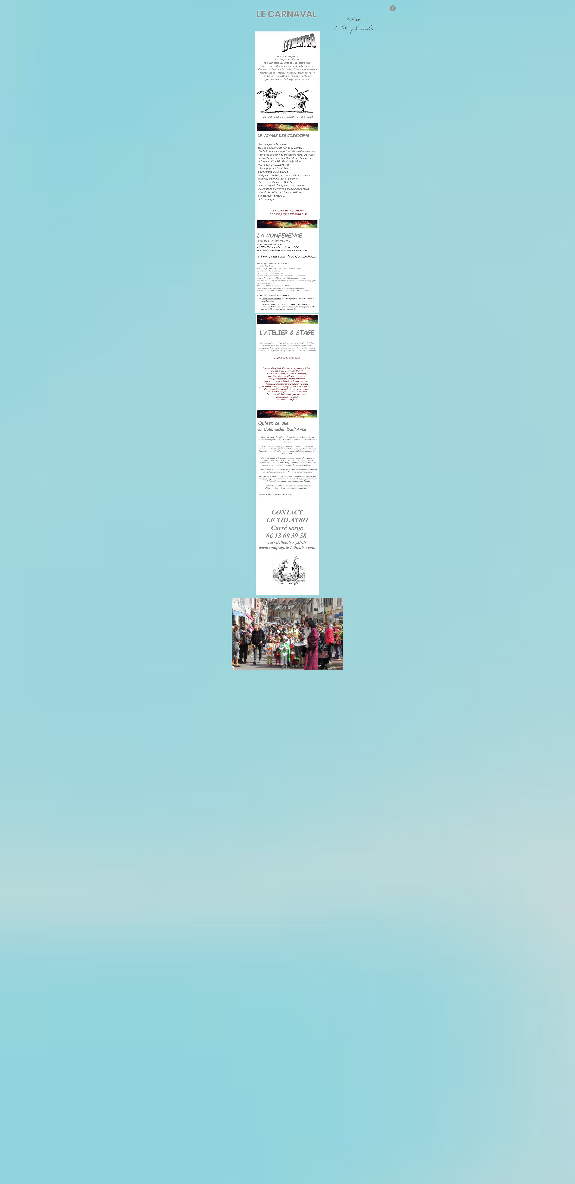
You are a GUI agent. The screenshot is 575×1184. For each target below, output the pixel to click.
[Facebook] (393, 8)
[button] (287, 634)
